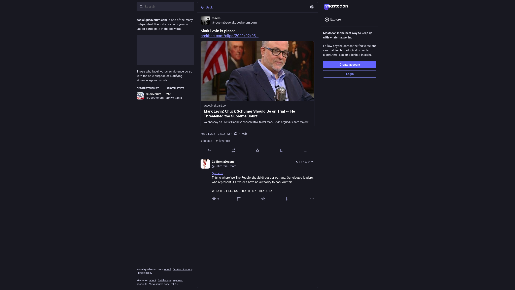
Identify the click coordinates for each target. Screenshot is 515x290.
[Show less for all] (312, 7)
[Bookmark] (281, 150)
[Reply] (209, 150)
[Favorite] (257, 150)
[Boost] (233, 150)
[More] (305, 151)
